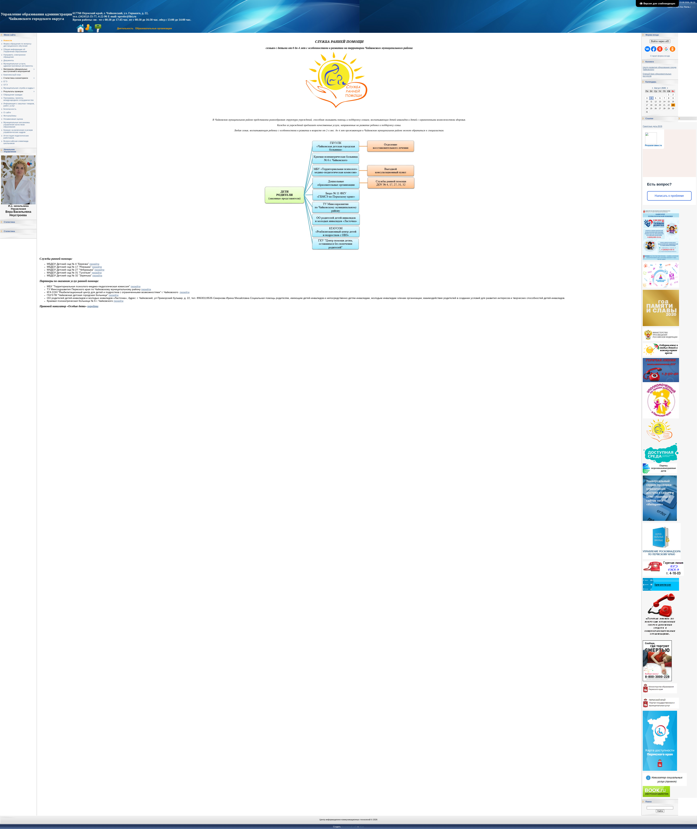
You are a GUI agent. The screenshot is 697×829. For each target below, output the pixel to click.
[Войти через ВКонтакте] (647, 49)
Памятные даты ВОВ (652, 126)
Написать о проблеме (669, 195)
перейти (94, 263)
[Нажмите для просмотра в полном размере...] (339, 115)
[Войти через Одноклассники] (672, 49)
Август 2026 (660, 88)
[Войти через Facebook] (653, 49)
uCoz (361, 827)
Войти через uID (660, 41)
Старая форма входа (660, 56)
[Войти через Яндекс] (660, 49)
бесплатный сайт (349, 827)
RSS (693, 7)
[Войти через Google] (666, 49)
